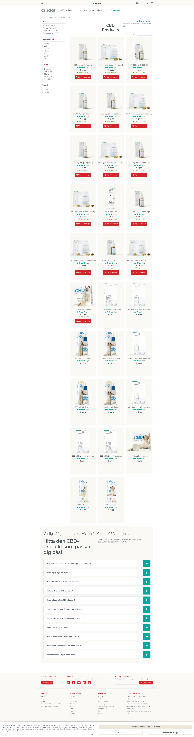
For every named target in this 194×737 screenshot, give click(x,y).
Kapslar (48, 71)
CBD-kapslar (73, 699)
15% (46, 51)
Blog (42, 699)
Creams (48, 69)
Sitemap (100, 713)
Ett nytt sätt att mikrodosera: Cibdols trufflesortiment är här (137, 698)
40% (46, 59)
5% (46, 46)
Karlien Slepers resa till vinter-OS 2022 (137, 704)
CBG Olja (72, 704)
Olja (46, 74)
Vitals (71, 711)
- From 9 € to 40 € (49, 26)
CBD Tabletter (74, 701)
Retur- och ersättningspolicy (106, 706)
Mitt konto (101, 696)
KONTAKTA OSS (47, 683)
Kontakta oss (101, 699)
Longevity (72, 713)
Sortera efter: (131, 34)
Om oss (43, 696)
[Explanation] (53, 39)
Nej (46, 92)
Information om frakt (104, 701)
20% (46, 54)
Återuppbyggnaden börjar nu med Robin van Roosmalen (139, 707)
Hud (71, 716)
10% (46, 48)
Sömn (71, 708)
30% (46, 56)
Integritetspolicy (102, 708)
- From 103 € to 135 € (50, 33)
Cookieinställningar (170, 733)
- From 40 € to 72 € (49, 28)
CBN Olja (72, 706)
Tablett (47, 79)
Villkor (100, 711)
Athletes (43, 701)
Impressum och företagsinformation (51, 704)
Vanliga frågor (102, 704)
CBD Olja (72, 696)
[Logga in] (148, 3)
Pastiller (48, 77)
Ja (46, 89)
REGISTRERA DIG (146, 683)
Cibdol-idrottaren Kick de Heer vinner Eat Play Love (139, 712)
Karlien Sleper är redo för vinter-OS (136, 701)
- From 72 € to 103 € (49, 31)
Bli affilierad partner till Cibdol (49, 706)
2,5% (46, 43)
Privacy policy (88, 734)
